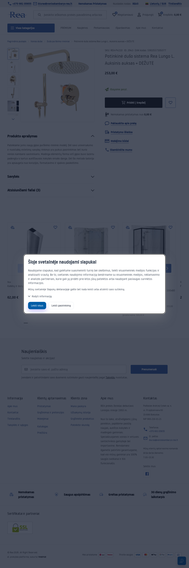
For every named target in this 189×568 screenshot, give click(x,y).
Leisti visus (37, 305)
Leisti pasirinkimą (61, 305)
